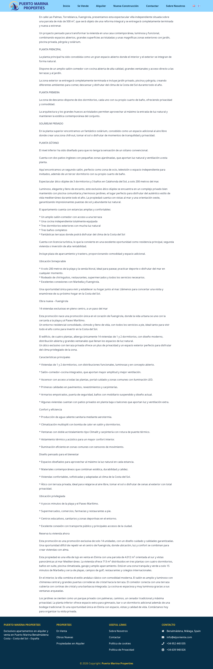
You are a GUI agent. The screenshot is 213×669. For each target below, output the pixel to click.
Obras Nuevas (64, 637)
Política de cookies (120, 643)
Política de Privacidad (121, 649)
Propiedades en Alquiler (70, 643)
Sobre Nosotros (175, 6)
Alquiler (101, 6)
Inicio (66, 6)
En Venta (61, 631)
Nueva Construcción (126, 6)
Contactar (152, 6)
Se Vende (83, 6)
